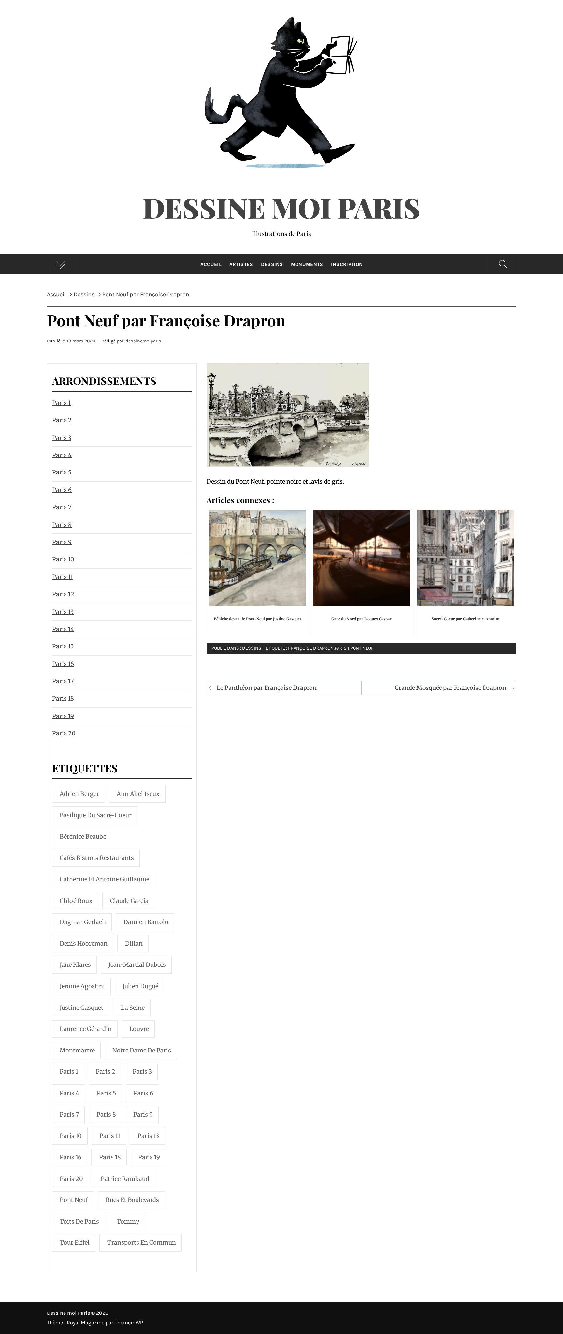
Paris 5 (62, 472)
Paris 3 (61, 438)
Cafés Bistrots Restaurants (97, 858)
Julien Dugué (140, 986)
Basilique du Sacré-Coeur (96, 815)
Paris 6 (62, 490)
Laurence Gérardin (86, 1029)
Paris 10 (63, 559)
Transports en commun (141, 1242)
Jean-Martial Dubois (137, 964)
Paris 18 (63, 698)
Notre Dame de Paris (141, 1050)
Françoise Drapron (311, 648)
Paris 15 (63, 646)
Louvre (139, 1029)
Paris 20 (64, 733)
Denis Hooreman (84, 943)
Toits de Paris (79, 1221)
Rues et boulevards (132, 1200)
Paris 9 (62, 542)
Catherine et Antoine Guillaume (104, 879)
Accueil (211, 264)
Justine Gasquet (81, 1007)
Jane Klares (75, 964)
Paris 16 (63, 664)
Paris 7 (61, 507)
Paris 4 (62, 455)
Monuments (307, 264)
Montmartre (77, 1050)
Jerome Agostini (82, 986)
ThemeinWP (129, 1322)
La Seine (133, 1007)
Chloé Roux (76, 901)
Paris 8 (62, 525)
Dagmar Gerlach (83, 922)
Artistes (241, 264)
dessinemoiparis (143, 341)
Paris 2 (62, 420)
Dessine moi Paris (281, 207)
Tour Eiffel (75, 1242)
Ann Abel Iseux (138, 794)
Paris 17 (63, 681)
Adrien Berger (79, 794)
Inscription (347, 264)
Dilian (134, 943)
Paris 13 (63, 612)
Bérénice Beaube (83, 836)
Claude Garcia (129, 901)
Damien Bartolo (145, 922)
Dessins (272, 264)
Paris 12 (63, 594)
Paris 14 (63, 629)
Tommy (128, 1221)
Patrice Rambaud (125, 1178)
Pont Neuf (362, 648)
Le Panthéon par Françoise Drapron (267, 687)
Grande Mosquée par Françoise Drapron (450, 687)
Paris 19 (63, 716)
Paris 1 (342, 648)
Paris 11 (62, 577)
